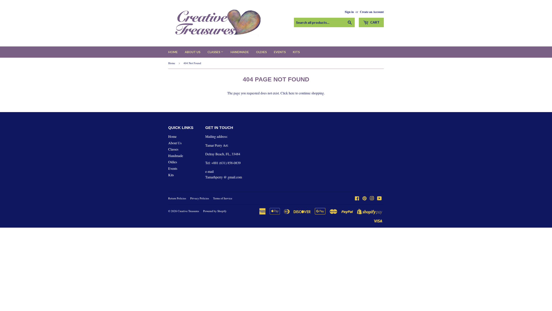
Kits (296, 52)
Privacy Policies (199, 198)
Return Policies (177, 198)
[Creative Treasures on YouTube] (379, 198)
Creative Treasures (188, 211)
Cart (375, 22)
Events (280, 52)
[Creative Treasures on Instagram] (372, 198)
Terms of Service (222, 198)
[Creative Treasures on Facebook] (357, 198)
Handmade (240, 52)
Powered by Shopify (215, 211)
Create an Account (372, 12)
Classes (214, 52)
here (292, 93)
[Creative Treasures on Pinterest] (364, 198)
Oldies (261, 52)
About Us (192, 52)
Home (173, 52)
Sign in (349, 12)
